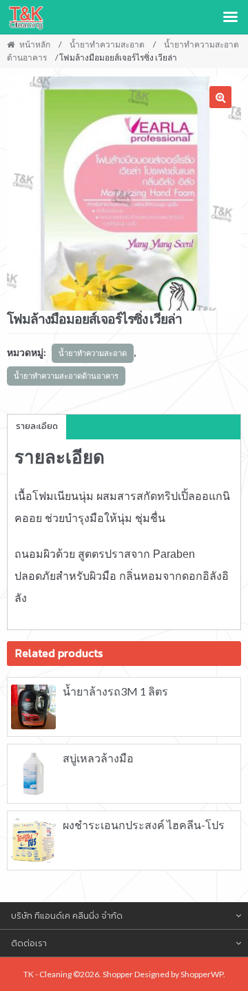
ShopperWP (201, 974)
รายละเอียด (37, 425)
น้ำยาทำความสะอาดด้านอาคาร (66, 375)
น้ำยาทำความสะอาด (107, 44)
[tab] (37, 427)
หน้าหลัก (34, 44)
